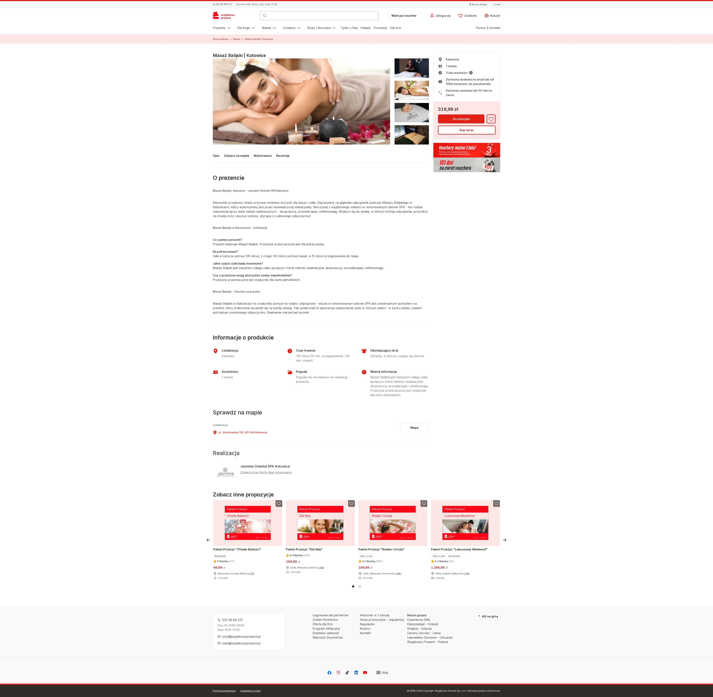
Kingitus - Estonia (419, 628)
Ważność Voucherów (327, 637)
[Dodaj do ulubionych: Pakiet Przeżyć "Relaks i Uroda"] (424, 503)
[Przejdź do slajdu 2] (359, 586)
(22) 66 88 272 (232, 620)
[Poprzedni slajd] (208, 540)
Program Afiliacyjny (326, 628)
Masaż (237, 39)
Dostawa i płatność (325, 633)
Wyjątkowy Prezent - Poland (427, 642)
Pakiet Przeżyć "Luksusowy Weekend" (459, 549)
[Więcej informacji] (471, 72)
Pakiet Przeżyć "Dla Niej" (304, 549)
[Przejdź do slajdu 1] (353, 586)
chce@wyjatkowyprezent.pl (241, 636)
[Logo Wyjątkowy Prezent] (226, 16)
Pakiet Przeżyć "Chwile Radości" (237, 549)
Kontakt (365, 633)
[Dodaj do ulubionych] (491, 118)
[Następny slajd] (504, 540)
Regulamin (367, 624)
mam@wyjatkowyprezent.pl (241, 643)
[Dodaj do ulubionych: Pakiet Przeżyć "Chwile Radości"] (279, 503)
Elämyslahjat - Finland (422, 624)
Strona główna (221, 39)
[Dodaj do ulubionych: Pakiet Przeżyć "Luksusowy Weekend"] (496, 503)
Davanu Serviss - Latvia (424, 633)
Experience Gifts (418, 619)
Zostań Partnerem (325, 619)
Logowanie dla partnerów (330, 615)
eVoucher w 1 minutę (374, 615)
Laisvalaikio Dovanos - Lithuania (429, 637)
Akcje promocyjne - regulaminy (382, 619)
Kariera (365, 628)
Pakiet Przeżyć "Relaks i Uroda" (381, 549)
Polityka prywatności (224, 690)
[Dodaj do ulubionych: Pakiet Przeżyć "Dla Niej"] (351, 503)
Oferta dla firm (322, 624)
